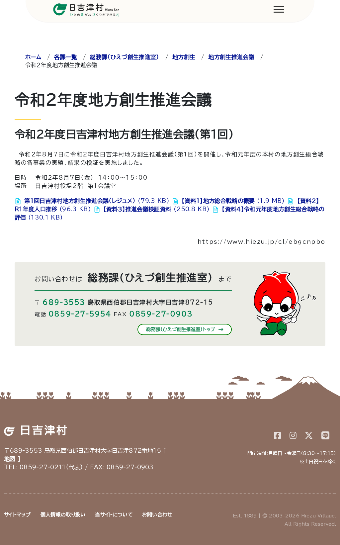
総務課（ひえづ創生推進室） (124, 57)
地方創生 (183, 57)
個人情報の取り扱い (63, 514)
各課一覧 (65, 57)
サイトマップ (17, 514)
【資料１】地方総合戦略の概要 (232, 201)
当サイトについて (113, 514)
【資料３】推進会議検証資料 (155, 209)
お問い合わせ (157, 514)
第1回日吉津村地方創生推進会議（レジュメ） (95, 201)
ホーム (33, 57)
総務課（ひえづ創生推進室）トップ (181, 329)
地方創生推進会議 (231, 57)
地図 (10, 459)
